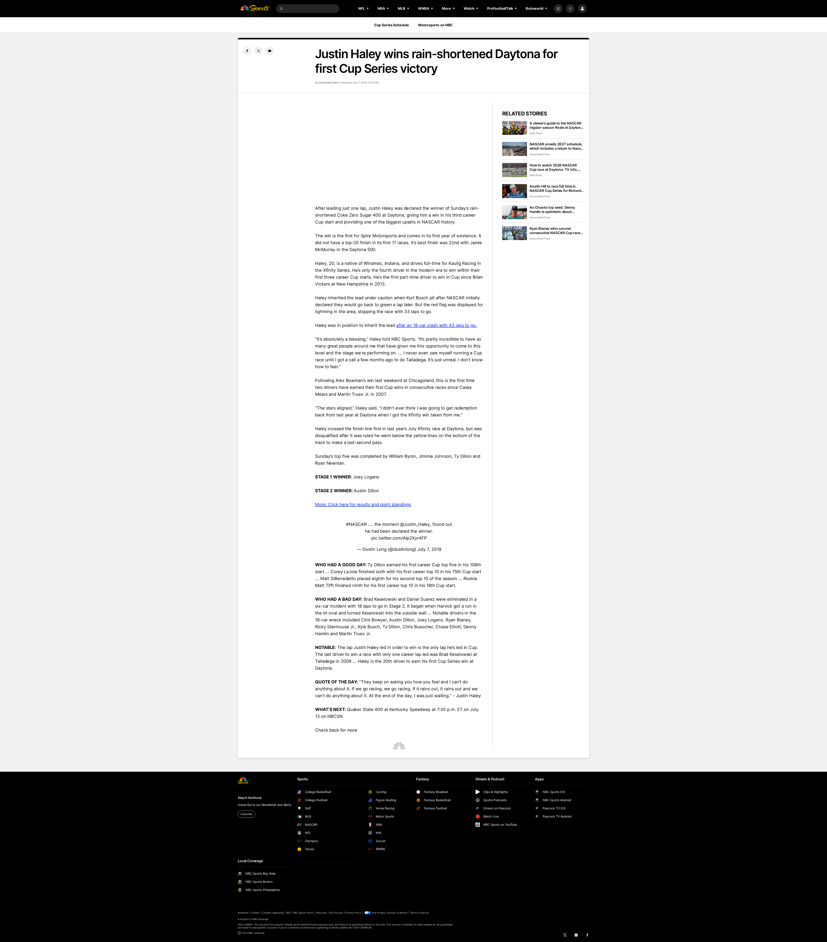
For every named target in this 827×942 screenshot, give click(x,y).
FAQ (288, 912)
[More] (558, 8)
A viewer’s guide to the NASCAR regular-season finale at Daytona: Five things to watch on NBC (557, 125)
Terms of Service (419, 912)
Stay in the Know (250, 797)
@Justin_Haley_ (415, 524)
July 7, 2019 (429, 549)
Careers (255, 912)
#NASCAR (356, 524)
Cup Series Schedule (391, 25)
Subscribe (246, 814)
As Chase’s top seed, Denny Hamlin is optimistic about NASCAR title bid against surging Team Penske (556, 209)
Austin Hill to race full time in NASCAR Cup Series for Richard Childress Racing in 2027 (555, 188)
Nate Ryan (536, 133)
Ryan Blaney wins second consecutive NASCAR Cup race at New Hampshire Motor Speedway (555, 230)
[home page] (255, 9)
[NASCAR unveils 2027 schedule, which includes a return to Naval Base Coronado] (514, 149)
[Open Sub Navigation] (368, 8)
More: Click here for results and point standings (363, 504)
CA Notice (401, 912)
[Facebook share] (247, 51)
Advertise (243, 912)
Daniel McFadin (328, 82)
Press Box (321, 912)
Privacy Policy (353, 912)
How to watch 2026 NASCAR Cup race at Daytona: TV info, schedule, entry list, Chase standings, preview (554, 167)
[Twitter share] (258, 51)
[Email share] (269, 51)
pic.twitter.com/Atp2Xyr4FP (399, 538)
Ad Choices (336, 912)
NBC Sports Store (303, 912)
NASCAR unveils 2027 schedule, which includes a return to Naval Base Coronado (556, 146)
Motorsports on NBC (435, 25)
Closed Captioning (272, 912)
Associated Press (540, 154)
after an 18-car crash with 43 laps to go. (436, 325)
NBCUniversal (260, 919)
